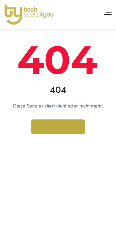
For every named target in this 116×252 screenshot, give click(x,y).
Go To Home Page (58, 127)
